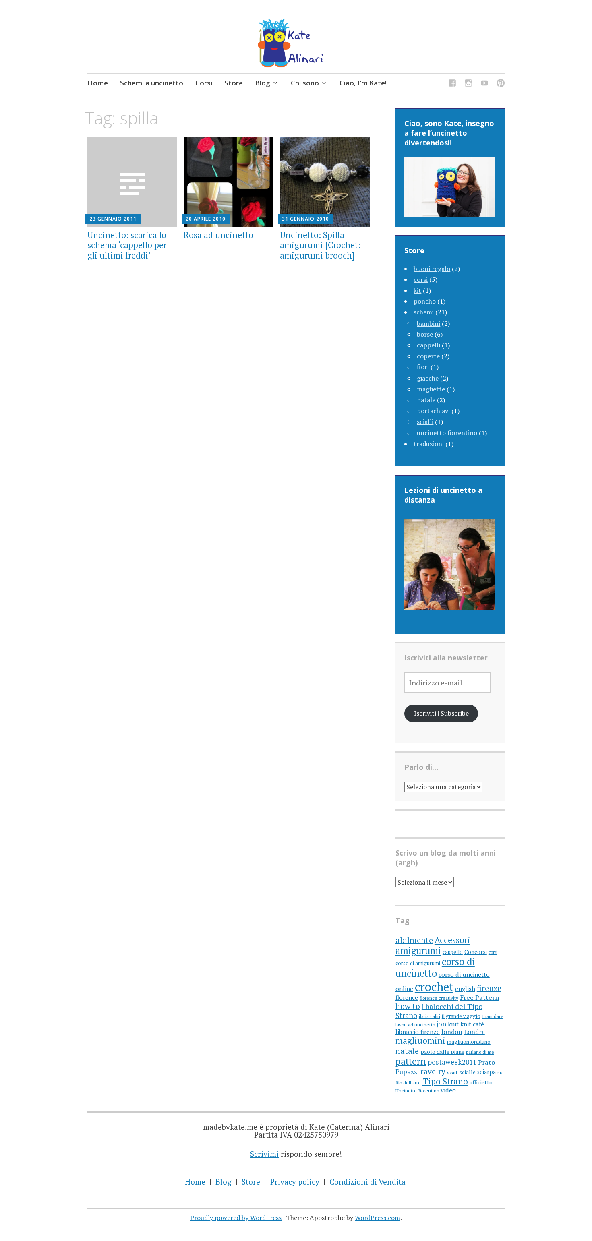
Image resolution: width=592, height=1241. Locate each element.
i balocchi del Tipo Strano (438, 1010)
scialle (467, 1072)
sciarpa (486, 1072)
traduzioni (429, 443)
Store (233, 82)
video (448, 1090)
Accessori (452, 939)
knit (453, 1024)
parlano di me (480, 1052)
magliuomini (420, 1040)
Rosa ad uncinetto (218, 234)
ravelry (432, 1071)
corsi (421, 279)
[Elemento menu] (452, 84)
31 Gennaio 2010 (305, 218)
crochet (434, 986)
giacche (428, 378)
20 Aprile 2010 (206, 218)
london (451, 1032)
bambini (428, 323)
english (465, 989)
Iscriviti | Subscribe (441, 713)
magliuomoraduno (469, 1041)
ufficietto (481, 1082)
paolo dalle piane (442, 1051)
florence (406, 997)
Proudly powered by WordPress (236, 1217)
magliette (431, 389)
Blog (262, 82)
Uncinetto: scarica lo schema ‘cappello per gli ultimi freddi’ (127, 245)
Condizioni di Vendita (367, 1182)
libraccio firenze (417, 1032)
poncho (425, 301)
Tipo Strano (445, 1081)
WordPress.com (377, 1217)
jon (441, 1024)
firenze (489, 988)
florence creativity (439, 998)
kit (417, 290)
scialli (425, 421)
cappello (453, 952)
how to (407, 1006)
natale (426, 399)
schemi (424, 312)
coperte (428, 356)
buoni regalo (432, 268)
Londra (474, 1032)
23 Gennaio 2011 (113, 218)
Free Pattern (479, 997)
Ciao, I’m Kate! (363, 82)
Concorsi (475, 952)
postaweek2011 (452, 1062)
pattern (410, 1061)
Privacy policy (294, 1182)
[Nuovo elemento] (484, 84)
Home (97, 82)
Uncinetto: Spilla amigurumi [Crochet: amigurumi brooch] (320, 245)
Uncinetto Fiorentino (417, 1091)
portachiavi (433, 410)
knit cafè (472, 1024)
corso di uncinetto (435, 967)
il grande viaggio (461, 1016)
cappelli (428, 345)
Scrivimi (264, 1154)
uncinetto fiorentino (447, 432)
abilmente (414, 940)
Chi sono (305, 82)
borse (425, 334)
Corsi (203, 82)
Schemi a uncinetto (151, 82)
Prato (486, 1062)
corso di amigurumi (417, 963)
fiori (423, 366)
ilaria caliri (429, 1016)
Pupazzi (407, 1071)
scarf (452, 1072)
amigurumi (418, 950)
